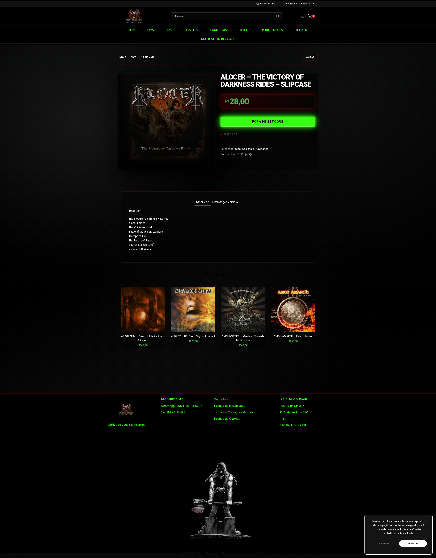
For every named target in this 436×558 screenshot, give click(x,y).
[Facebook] (238, 154)
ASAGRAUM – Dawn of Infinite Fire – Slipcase (143, 338)
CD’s (150, 30)
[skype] (250, 154)
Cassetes (190, 30)
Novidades (261, 149)
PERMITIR (413, 543)
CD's (133, 57)
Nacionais (148, 57)
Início (122, 57)
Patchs (244, 30)
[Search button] (278, 16)
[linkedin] (246, 154)
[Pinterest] (242, 154)
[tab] (202, 202)
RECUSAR (384, 543)
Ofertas (301, 30)
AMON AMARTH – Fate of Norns (293, 336)
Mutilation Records (218, 39)
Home (132, 30)
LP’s (169, 30)
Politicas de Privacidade (400, 533)
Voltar (310, 57)
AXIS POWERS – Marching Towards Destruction (243, 338)
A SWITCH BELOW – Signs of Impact (193, 336)
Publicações (272, 30)
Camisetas (218, 30)
